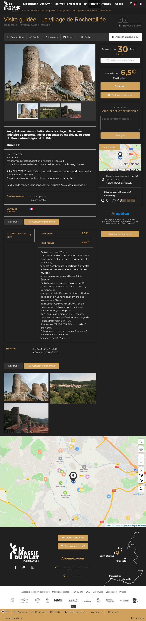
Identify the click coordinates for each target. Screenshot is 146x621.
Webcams (96, 612)
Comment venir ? (75, 546)
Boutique (40, 612)
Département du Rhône (24, 600)
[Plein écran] (141, 441)
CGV (88, 592)
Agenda (22, 612)
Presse (122, 592)
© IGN (118, 525)
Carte (57, 612)
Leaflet (108, 525)
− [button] (141, 462)
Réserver (13, 221)
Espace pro (137, 618)
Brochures (114, 612)
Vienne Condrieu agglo (110, 600)
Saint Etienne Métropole (88, 600)
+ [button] (141, 457)
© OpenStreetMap (127, 525)
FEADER (124, 600)
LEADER (135, 600)
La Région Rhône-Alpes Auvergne (73, 600)
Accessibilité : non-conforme (35, 592)
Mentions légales (60, 592)
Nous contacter (75, 537)
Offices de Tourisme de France (47, 600)
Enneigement (77, 612)
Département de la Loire (58, 600)
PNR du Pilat (99, 600)
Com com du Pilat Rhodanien (37, 600)
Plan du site (77, 592)
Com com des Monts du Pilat (12, 600)
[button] (30, 4)
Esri (113, 525)
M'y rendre (109, 147)
